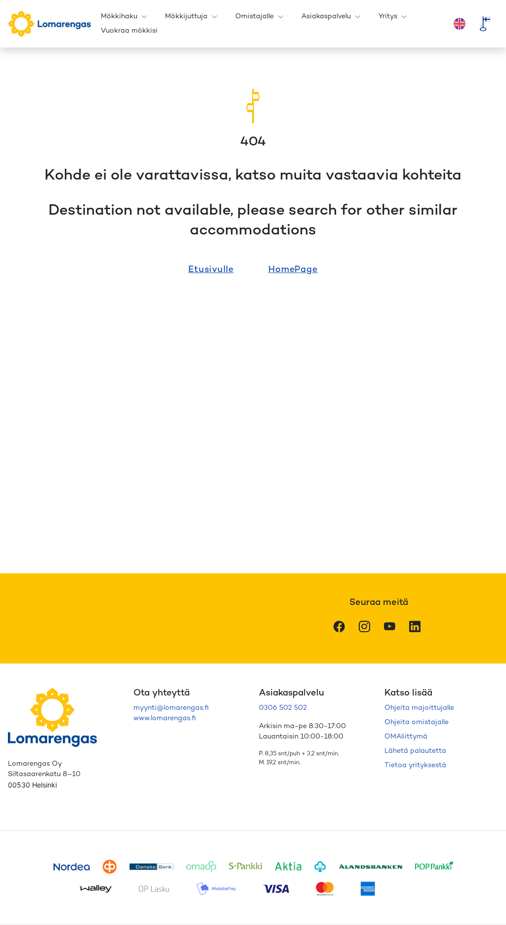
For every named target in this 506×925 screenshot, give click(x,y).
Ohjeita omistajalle (416, 722)
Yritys (388, 16)
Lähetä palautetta (415, 751)
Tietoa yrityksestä (415, 765)
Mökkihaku (119, 16)
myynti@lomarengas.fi (171, 708)
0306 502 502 (283, 708)
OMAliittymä (405, 736)
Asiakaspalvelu (326, 16)
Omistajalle (254, 16)
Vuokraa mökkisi (129, 31)
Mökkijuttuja (186, 16)
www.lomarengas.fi (164, 718)
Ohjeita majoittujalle (419, 708)
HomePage (293, 270)
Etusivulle (211, 270)
